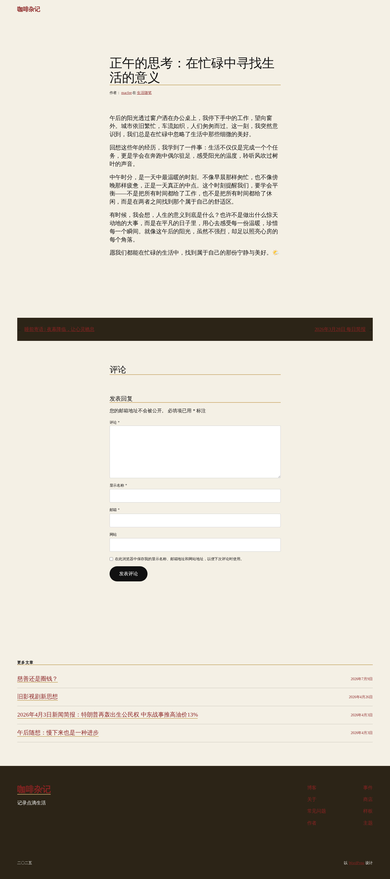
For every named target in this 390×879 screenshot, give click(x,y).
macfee (126, 93)
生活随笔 (144, 93)
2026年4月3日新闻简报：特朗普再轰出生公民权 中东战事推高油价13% (107, 714)
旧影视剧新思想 (37, 696)
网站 (113, 535)
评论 (115, 423)
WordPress (356, 863)
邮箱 (115, 510)
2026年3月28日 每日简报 (340, 329)
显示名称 (118, 485)
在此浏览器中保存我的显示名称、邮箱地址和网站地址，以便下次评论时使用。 (179, 559)
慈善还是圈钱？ (37, 679)
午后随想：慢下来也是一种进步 (58, 733)
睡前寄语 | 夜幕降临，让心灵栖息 (59, 329)
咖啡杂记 (28, 9)
